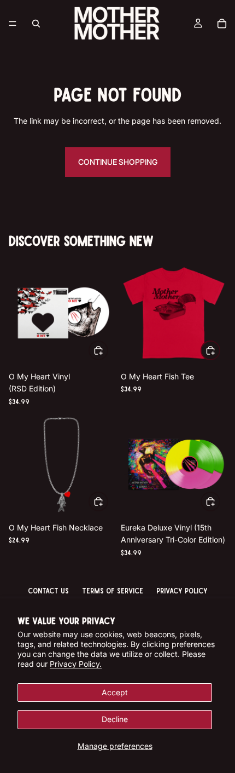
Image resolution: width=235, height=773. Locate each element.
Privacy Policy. (76, 663)
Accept (115, 692)
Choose (219, 349)
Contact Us (48, 590)
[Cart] (222, 23)
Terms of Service (112, 590)
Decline (115, 719)
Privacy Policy (182, 590)
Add (107, 349)
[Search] (36, 23)
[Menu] (12, 23)
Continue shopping (117, 161)
